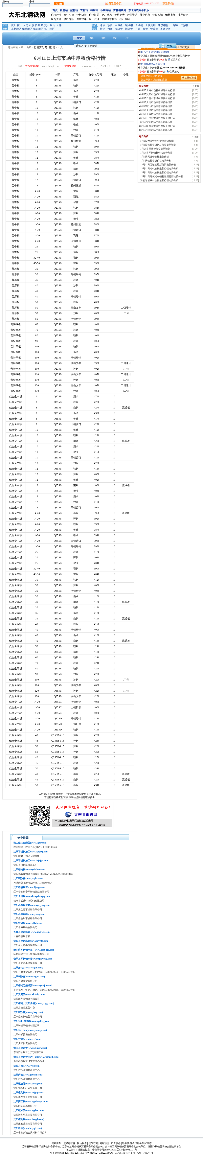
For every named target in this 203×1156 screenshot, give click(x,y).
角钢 (110, 28)
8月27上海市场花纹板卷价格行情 (157, 90)
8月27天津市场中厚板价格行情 (156, 110)
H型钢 (184, 25)
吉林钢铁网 (119, 10)
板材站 (64, 10)
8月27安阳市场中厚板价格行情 (156, 122)
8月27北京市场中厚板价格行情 (156, 130)
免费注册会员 (113, 3)
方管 (137, 28)
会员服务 (137, 1143)
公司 (126, 37)
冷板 (102, 25)
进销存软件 (69, 1143)
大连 (25, 25)
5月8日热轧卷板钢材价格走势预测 (158, 144)
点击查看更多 (182, 47)
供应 (91, 37)
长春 (37, 25)
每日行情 (50, 47)
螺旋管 (129, 28)
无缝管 (119, 28)
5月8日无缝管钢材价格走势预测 (157, 140)
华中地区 (49, 28)
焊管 (145, 28)
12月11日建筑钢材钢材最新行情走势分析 (161, 176)
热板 (110, 25)
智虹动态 (147, 1143)
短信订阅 (93, 1143)
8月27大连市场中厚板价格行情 (156, 102)
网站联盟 (104, 1143)
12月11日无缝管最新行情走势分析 (158, 164)
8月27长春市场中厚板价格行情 (156, 114)
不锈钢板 (165, 28)
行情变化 (39, 47)
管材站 (84, 10)
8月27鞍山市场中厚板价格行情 (156, 106)
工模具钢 (150, 25)
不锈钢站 (106, 10)
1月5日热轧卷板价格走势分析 (155, 160)
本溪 (31, 25)
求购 (103, 37)
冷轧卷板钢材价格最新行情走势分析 (159, 180)
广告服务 (116, 1143)
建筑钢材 (163, 25)
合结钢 (139, 25)
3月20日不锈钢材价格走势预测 (156, 152)
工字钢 (174, 25)
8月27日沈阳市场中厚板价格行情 (157, 118)
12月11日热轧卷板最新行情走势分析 (159, 172)
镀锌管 (154, 28)
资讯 (115, 37)
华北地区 (27, 28)
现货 (79, 37)
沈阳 (13, 25)
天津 (59, 25)
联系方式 (175, 59)
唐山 (52, 25)
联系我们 (168, 3)
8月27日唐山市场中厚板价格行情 (157, 98)
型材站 (74, 10)
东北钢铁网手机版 (138, 10)
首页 (55, 10)
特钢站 (94, 10)
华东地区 (38, 28)
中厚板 (119, 25)
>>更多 (195, 86)
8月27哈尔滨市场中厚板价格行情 (157, 126)
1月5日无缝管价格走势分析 (154, 156)
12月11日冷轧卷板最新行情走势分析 (159, 168)
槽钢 (102, 28)
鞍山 (19, 25)
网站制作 (82, 1143)
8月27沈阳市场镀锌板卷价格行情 (157, 94)
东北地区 (16, 28)
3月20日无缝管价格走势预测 (155, 148)
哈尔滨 (45, 25)
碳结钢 (129, 25)
